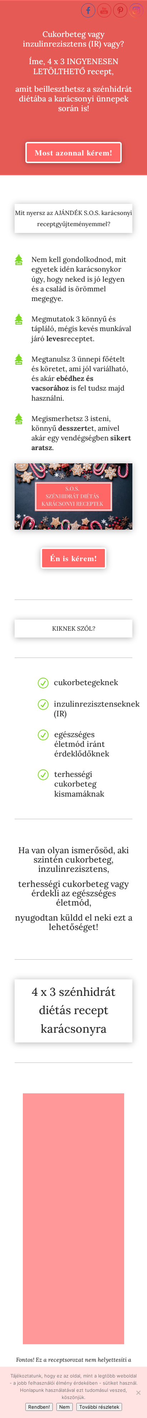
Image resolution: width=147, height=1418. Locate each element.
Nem (64, 1407)
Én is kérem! (73, 558)
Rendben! (39, 1407)
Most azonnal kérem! (73, 152)
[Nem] (138, 1392)
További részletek (99, 1407)
